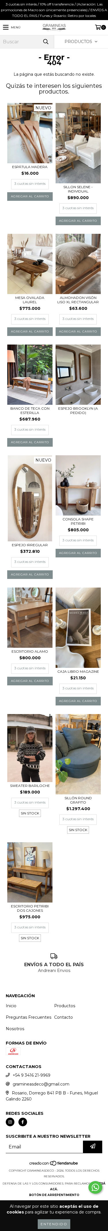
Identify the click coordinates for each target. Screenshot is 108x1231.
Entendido (54, 1224)
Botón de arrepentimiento (54, 1195)
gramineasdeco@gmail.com (41, 1084)
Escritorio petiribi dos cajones (30, 908)
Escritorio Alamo (30, 651)
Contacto (63, 1017)
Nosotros (15, 1028)
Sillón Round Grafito (78, 800)
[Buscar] (45, 41)
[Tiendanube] (54, 1165)
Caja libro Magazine (78, 671)
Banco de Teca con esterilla (30, 410)
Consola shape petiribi (78, 521)
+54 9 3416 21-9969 (31, 1075)
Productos (64, 1005)
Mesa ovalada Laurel (29, 299)
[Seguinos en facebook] (22, 1122)
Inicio (11, 1005)
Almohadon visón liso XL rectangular (78, 299)
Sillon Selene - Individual (78, 189)
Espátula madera (30, 167)
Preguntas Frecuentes (28, 1017)
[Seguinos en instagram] (10, 1122)
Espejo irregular (30, 545)
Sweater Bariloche (30, 785)
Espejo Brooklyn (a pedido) (78, 410)
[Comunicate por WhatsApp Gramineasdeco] (95, 1187)
